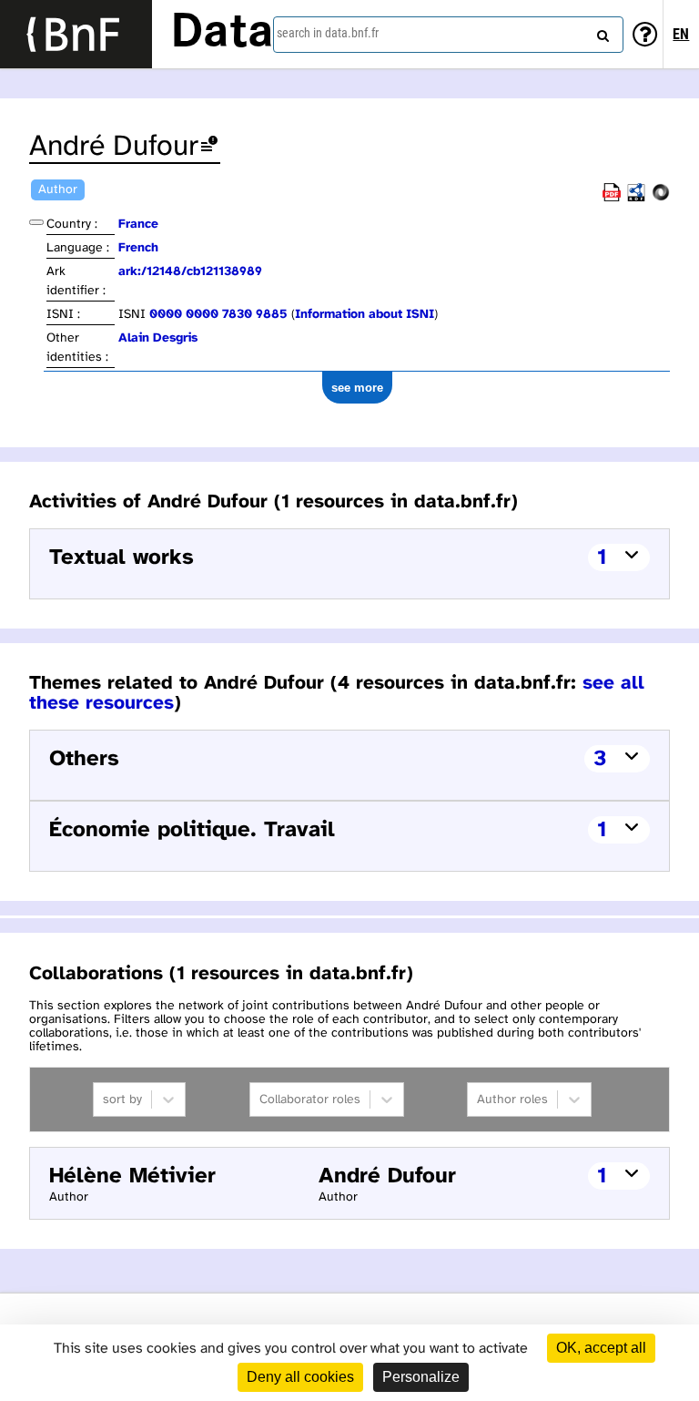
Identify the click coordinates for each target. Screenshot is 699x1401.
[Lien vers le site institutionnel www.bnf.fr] (76, 34)
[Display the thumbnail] (36, 222)
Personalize (421, 1377)
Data (222, 33)
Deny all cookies (300, 1377)
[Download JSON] (661, 198)
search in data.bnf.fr (328, 33)
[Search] (601, 32)
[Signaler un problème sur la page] (209, 147)
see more (357, 387)
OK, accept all (601, 1347)
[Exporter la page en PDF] (612, 198)
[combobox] (448, 34)
